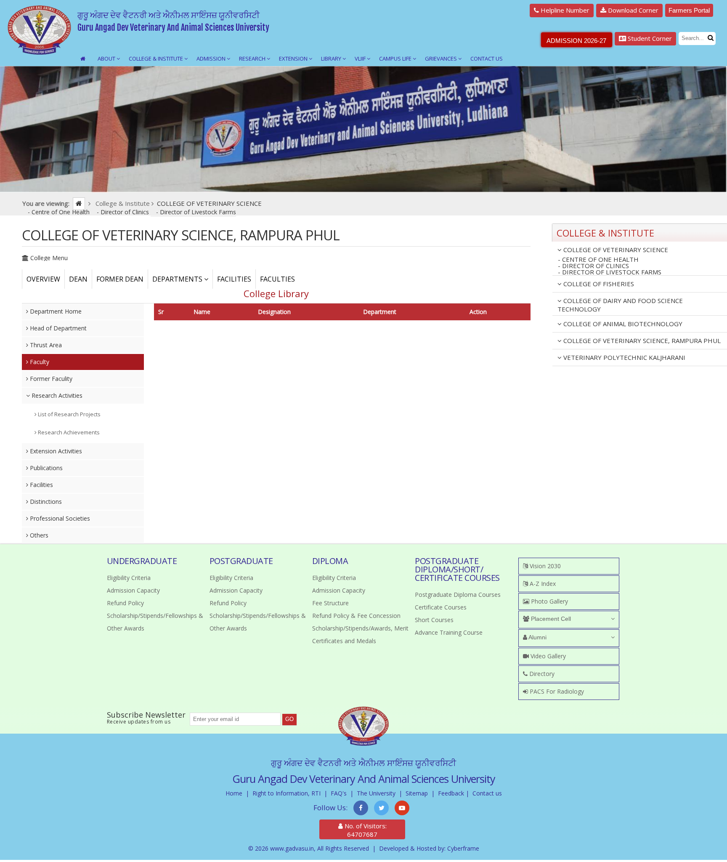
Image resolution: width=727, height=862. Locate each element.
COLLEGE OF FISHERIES (598, 283)
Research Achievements (68, 432)
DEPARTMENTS (178, 279)
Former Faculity (50, 379)
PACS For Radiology (556, 691)
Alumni (537, 637)
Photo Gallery (548, 601)
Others (38, 535)
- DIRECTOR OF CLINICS (593, 266)
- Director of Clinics (124, 212)
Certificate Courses (441, 607)
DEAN (78, 279)
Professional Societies (59, 518)
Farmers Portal (689, 10)
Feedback (451, 793)
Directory (541, 674)
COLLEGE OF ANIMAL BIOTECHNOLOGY (622, 323)
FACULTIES (277, 279)
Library (331, 58)
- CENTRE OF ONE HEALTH (598, 259)
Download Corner (632, 10)
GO (289, 719)
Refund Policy (125, 603)
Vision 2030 (544, 566)
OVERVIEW (43, 279)
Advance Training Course (449, 632)
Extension (294, 58)
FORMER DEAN (119, 279)
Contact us (487, 793)
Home (234, 793)
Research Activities (56, 395)
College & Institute (156, 58)
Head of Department (57, 328)
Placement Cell (550, 618)
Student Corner (649, 38)
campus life (396, 58)
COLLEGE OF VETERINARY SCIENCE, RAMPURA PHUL (641, 340)
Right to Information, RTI (286, 793)
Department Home (55, 311)
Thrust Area (45, 345)
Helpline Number (564, 10)
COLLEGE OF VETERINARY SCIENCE (615, 249)
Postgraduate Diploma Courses (458, 595)
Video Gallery (547, 656)
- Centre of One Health (59, 212)
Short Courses (434, 620)
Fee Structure (330, 603)
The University (376, 793)
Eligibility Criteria (129, 578)
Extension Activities (55, 451)
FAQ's (339, 793)
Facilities (40, 485)
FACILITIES (234, 279)
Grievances (441, 58)
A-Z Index (542, 584)
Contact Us (486, 58)
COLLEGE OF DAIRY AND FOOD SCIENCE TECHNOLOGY (620, 304)
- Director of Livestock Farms (196, 212)
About (107, 58)
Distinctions (45, 501)
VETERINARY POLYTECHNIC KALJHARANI (623, 357)
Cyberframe (463, 848)
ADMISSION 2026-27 (576, 40)
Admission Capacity (133, 590)
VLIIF (361, 58)
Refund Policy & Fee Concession (356, 616)
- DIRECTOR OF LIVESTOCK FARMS (609, 272)
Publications (45, 468)
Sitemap (417, 793)
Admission (211, 58)
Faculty (38, 362)
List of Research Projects (69, 414)
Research (253, 58)
